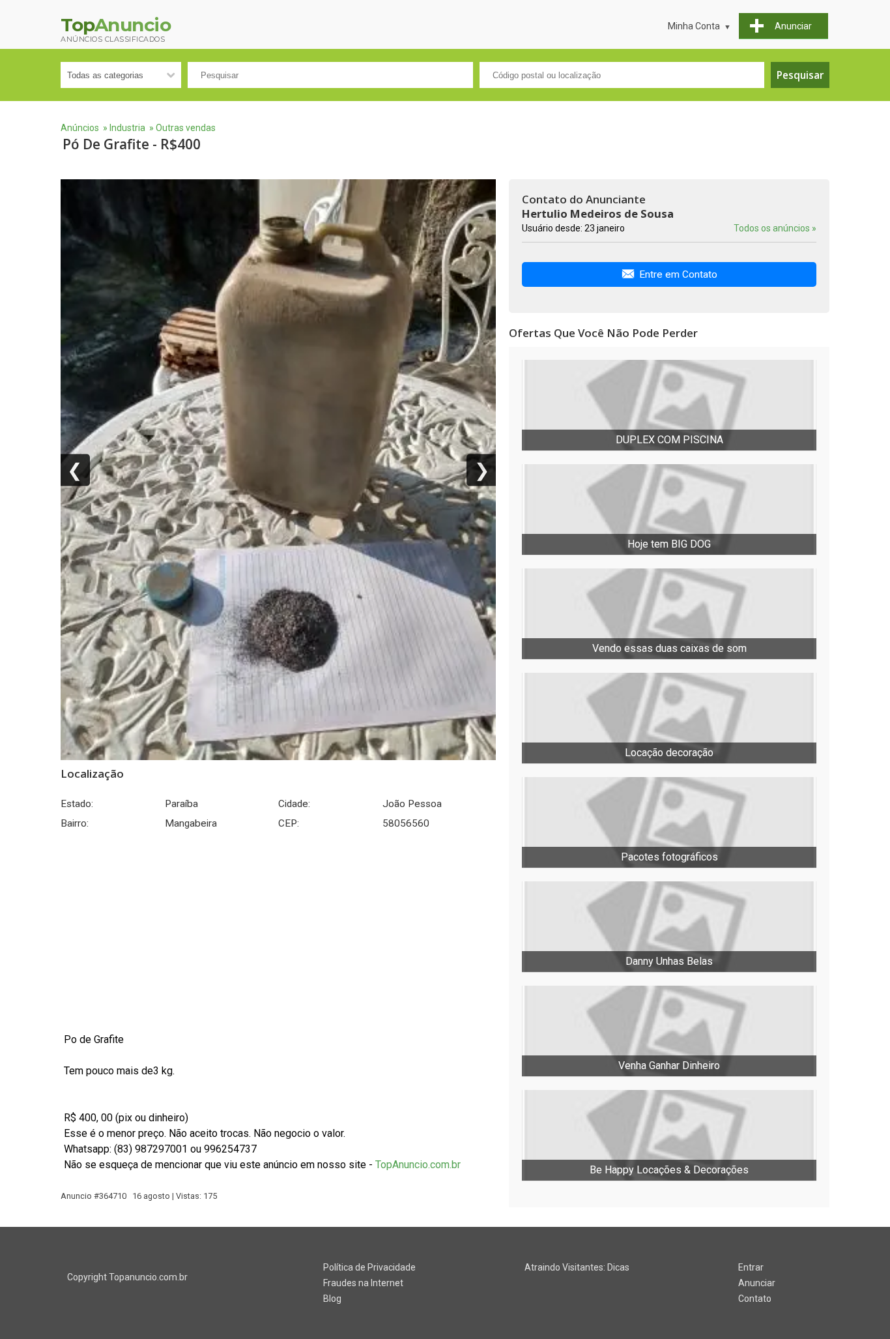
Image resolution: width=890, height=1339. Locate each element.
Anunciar (756, 1283)
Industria (127, 128)
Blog (332, 1298)
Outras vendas (186, 128)
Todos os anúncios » (775, 228)
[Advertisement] (278, 931)
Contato (754, 1298)
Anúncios (80, 128)
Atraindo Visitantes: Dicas (576, 1267)
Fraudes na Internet (363, 1283)
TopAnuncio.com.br (418, 1164)
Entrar (751, 1267)
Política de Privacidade (369, 1267)
